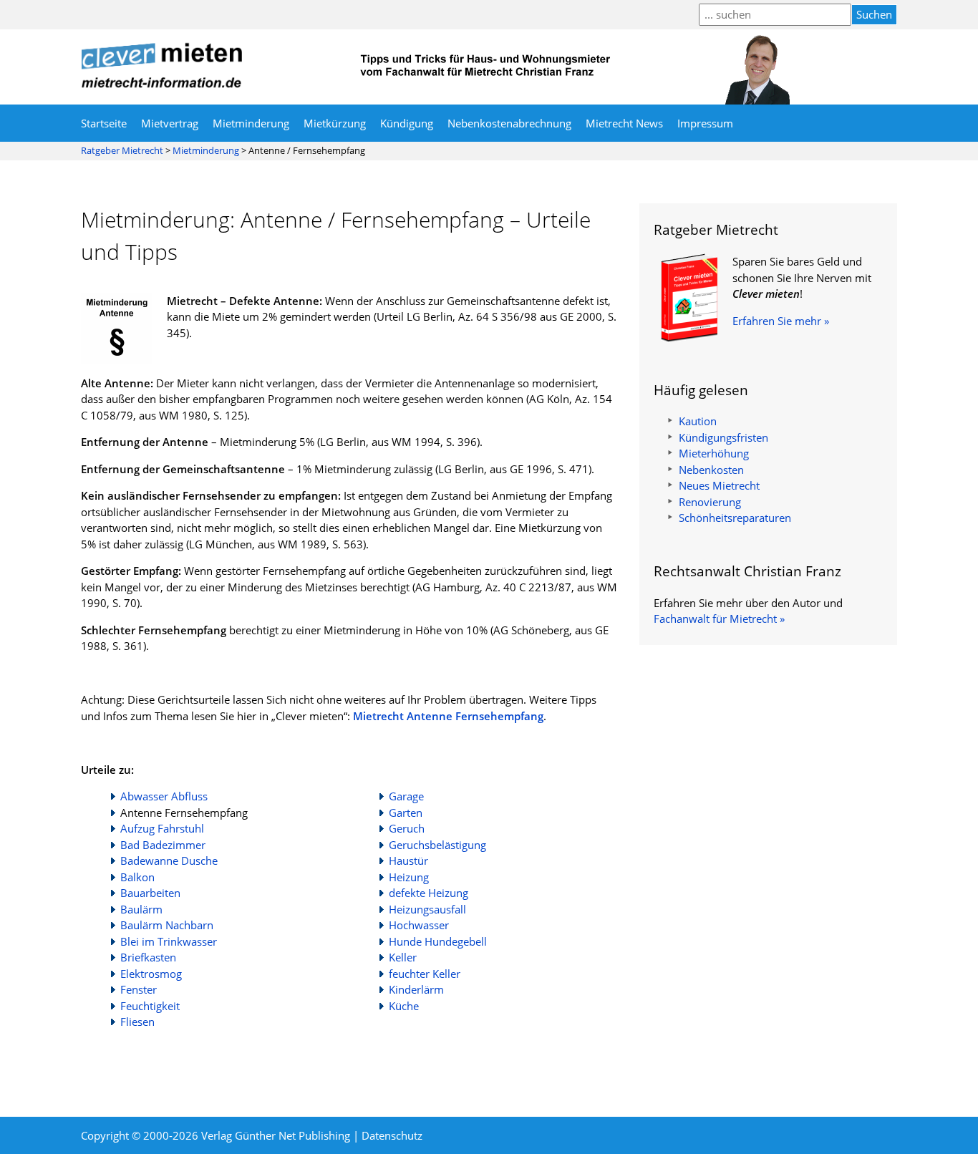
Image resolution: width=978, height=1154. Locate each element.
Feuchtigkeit (150, 1006)
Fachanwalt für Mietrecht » (719, 618)
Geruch (407, 828)
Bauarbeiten (150, 893)
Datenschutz (392, 1135)
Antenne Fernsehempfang (184, 812)
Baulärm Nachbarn (166, 925)
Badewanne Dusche (169, 860)
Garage (406, 796)
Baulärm (141, 909)
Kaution (698, 421)
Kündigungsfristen (723, 437)
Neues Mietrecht (719, 485)
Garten (405, 812)
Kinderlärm (416, 989)
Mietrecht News (624, 123)
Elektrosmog (151, 973)
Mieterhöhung (714, 453)
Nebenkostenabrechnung (509, 123)
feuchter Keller (424, 973)
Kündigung (406, 123)
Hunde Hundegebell (438, 941)
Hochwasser (419, 925)
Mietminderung (251, 123)
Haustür (408, 860)
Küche (404, 1006)
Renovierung (710, 502)
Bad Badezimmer (162, 845)
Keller (403, 957)
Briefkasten (148, 957)
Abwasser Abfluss (164, 796)
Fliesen (137, 1021)
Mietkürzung (335, 123)
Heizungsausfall (427, 909)
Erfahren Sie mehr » (780, 321)
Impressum (705, 123)
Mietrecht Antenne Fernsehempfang (448, 716)
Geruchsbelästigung (437, 845)
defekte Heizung (428, 893)
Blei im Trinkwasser (168, 941)
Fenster (138, 989)
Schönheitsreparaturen (735, 517)
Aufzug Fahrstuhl (162, 828)
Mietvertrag (169, 123)
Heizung (409, 877)
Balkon (137, 877)
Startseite (104, 123)
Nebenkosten (711, 469)
